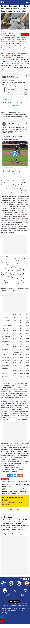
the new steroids (16, 42)
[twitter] (11, 475)
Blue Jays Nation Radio (17, 214)
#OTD (4, 127)
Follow (16, 77)
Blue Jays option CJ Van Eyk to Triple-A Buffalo (15, 520)
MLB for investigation (7, 57)
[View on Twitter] (27, 77)
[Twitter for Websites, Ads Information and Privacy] (26, 99)
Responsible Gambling (23, 605)
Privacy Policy (6, 605)
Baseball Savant (13, 202)
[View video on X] (15, 153)
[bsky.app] (15, 475)
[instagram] (26, 579)
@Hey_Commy (24, 220)
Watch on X (23, 143)
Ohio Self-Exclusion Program (8, 614)
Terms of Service (13, 605)
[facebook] (8, 475)
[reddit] (21, 475)
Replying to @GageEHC (8, 80)
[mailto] (18, 475)
